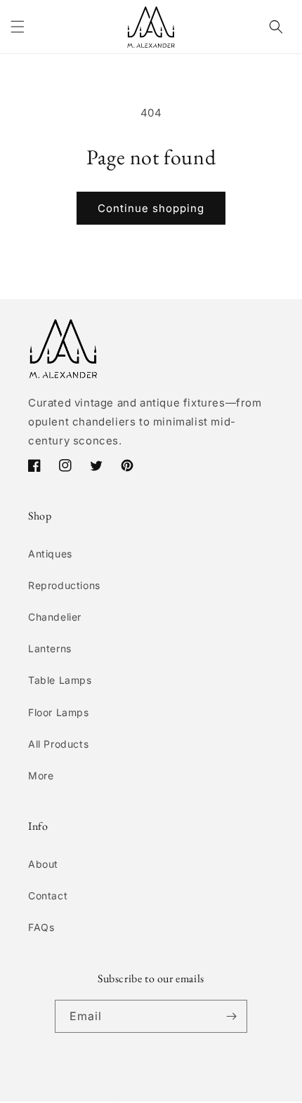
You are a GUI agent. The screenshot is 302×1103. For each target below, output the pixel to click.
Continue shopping (151, 208)
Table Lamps (60, 680)
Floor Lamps (58, 712)
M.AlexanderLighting (126, 1096)
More (40, 775)
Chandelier (54, 617)
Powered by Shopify (214, 1096)
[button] (17, 26)
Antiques (50, 554)
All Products (58, 744)
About (43, 864)
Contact (47, 895)
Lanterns (50, 648)
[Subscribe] (231, 1016)
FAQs (41, 927)
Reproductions (64, 585)
